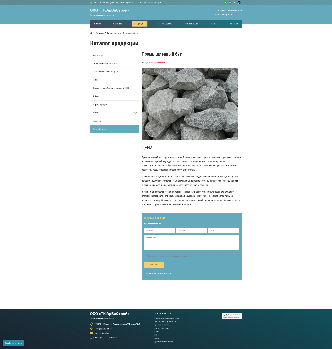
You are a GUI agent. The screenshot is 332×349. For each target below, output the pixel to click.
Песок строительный (161, 328)
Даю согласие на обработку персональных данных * (169, 256)
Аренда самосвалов (161, 325)
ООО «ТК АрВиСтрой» (109, 12)
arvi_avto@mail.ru (225, 14)
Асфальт (96, 96)
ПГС (155, 335)
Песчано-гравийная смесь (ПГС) (105, 63)
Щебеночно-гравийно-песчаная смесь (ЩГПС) (111, 88)
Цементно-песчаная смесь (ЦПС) (106, 72)
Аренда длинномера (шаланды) (165, 321)
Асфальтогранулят (100, 104)
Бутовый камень (99, 129)
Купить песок (98, 55)
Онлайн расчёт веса (13, 343)
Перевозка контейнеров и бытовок (166, 318)
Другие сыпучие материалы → (165, 342)
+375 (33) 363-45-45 (227, 10)
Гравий (95, 80)
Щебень (96, 113)
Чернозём (97, 121)
